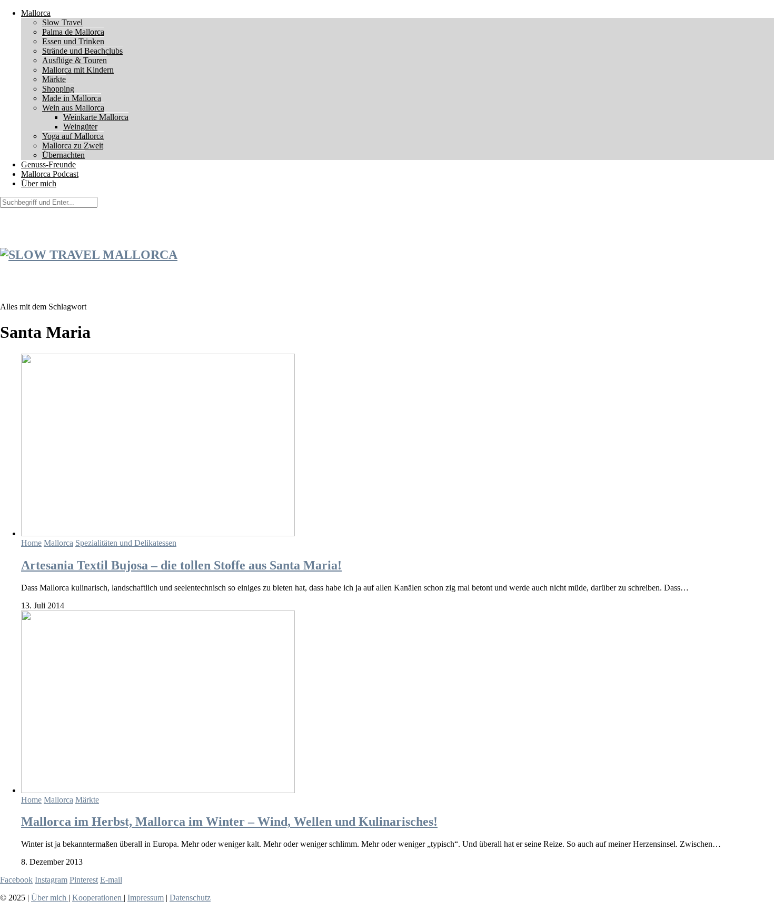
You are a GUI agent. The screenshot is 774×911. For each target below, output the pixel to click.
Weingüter (80, 126)
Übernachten (63, 155)
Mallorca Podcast (49, 173)
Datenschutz (190, 897)
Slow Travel (62, 22)
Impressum (145, 897)
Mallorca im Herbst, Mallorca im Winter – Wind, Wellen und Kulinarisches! (229, 821)
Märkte (54, 79)
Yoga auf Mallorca (73, 136)
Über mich (38, 183)
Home (31, 542)
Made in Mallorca (71, 98)
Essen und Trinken (73, 41)
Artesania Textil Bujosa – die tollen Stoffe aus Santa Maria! (181, 565)
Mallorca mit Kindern (78, 69)
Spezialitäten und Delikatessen (125, 542)
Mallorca (36, 12)
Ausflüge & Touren (74, 60)
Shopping (58, 88)
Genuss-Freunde (48, 164)
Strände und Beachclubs (82, 50)
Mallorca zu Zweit (72, 145)
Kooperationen (98, 897)
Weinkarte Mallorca (95, 117)
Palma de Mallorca (73, 31)
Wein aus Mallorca (73, 107)
